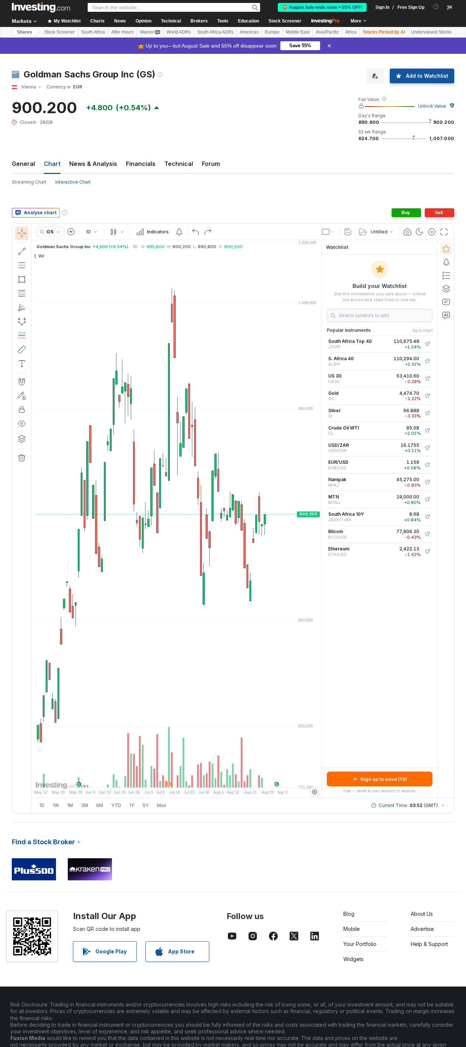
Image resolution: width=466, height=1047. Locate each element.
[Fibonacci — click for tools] (21, 293)
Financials (140, 163)
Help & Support (429, 944)
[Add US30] (427, 378)
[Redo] (207, 231)
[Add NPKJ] (427, 482)
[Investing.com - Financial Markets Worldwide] (41, 7)
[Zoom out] (156, 778)
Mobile (351, 929)
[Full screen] (443, 231)
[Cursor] (21, 233)
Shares (24, 32)
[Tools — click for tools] (21, 349)
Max (161, 805)
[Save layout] (347, 231)
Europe (272, 32)
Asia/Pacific (327, 32)
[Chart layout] (328, 231)
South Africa (93, 32)
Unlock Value (432, 106)
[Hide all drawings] (21, 423)
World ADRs (179, 32)
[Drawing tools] (33, 518)
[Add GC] (427, 396)
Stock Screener (285, 21)
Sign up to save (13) (383, 779)
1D (42, 805)
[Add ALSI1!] (427, 361)
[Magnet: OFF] (21, 381)
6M (99, 805)
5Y (146, 805)
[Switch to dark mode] (419, 231)
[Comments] (446, 302)
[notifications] (436, 6)
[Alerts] (446, 262)
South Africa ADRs (215, 32)
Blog (348, 914)
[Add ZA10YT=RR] (427, 517)
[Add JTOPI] (427, 344)
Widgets (353, 959)
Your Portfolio (359, 944)
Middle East (297, 32)
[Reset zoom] (196, 778)
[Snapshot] (407, 231)
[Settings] (314, 791)
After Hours (122, 32)
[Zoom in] (166, 778)
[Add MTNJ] (427, 499)
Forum (211, 163)
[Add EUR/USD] (427, 465)
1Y (131, 805)
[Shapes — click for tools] (21, 279)
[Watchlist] (446, 249)
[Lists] (446, 275)
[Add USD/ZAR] (427, 448)
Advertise (422, 929)
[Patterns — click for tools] (21, 321)
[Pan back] (176, 778)
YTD (116, 805)
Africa (351, 32)
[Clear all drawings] (21, 458)
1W (56, 805)
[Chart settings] (431, 231)
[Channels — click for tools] (21, 265)
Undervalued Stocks (431, 32)
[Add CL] (427, 430)
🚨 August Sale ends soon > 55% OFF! (322, 7)
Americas (249, 32)
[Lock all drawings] (21, 409)
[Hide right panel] (319, 519)
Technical (178, 163)
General (23, 163)
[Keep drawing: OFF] (21, 395)
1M (70, 805)
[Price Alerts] (179, 231)
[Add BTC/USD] (427, 534)
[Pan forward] (186, 778)
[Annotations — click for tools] (21, 363)
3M (84, 805)
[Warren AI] (446, 315)
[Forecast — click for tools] (21, 335)
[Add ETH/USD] (427, 551)
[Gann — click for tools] (21, 307)
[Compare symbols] (71, 231)
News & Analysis (93, 163)
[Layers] (21, 438)
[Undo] (195, 231)
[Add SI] (427, 413)
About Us (422, 914)
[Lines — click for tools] (21, 251)
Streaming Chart (29, 182)
